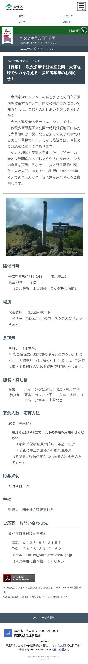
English (66, 22)
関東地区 (74, 30)
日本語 (22, 22)
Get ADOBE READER (19, 578)
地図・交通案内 (60, 649)
